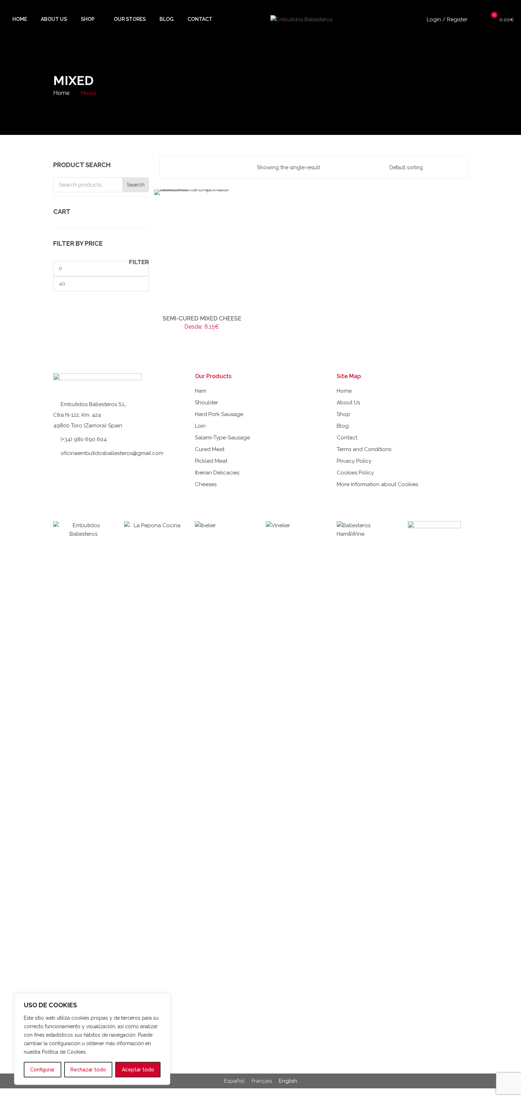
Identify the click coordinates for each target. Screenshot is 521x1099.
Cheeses (206, 484)
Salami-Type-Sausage (222, 437)
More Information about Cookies (377, 484)
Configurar (42, 1069)
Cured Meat (209, 449)
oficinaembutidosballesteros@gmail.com (112, 453)
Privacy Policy (354, 461)
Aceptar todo (138, 1069)
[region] (92, 1039)
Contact (347, 437)
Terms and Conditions (364, 449)
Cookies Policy (355, 472)
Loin (200, 426)
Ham (200, 391)
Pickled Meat (211, 461)
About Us (348, 402)
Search (136, 185)
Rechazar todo (88, 1069)
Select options (205, 318)
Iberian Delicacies (217, 472)
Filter (139, 262)
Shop (343, 414)
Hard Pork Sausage (219, 414)
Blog (343, 426)
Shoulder (206, 402)
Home (61, 93)
